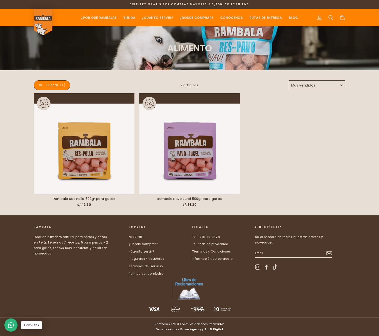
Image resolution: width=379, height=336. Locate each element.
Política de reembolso (146, 273)
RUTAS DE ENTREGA (265, 17)
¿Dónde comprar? (197, 17)
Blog (293, 17)
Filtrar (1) (55, 85)
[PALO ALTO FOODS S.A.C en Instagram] (257, 267)
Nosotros (136, 237)
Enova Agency (190, 329)
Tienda (129, 17)
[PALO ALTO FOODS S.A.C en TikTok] (274, 267)
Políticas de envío (206, 237)
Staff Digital (213, 329)
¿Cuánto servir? (157, 17)
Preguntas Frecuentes (146, 259)
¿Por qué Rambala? (99, 17)
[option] (189, 4)
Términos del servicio (146, 266)
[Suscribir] (329, 253)
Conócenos (231, 17)
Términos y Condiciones (211, 251)
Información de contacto (212, 259)
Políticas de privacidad (210, 244)
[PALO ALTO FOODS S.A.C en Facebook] (266, 267)
